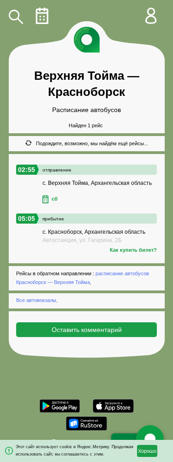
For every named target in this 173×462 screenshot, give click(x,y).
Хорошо (147, 451)
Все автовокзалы (36, 300)
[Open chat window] (150, 439)
